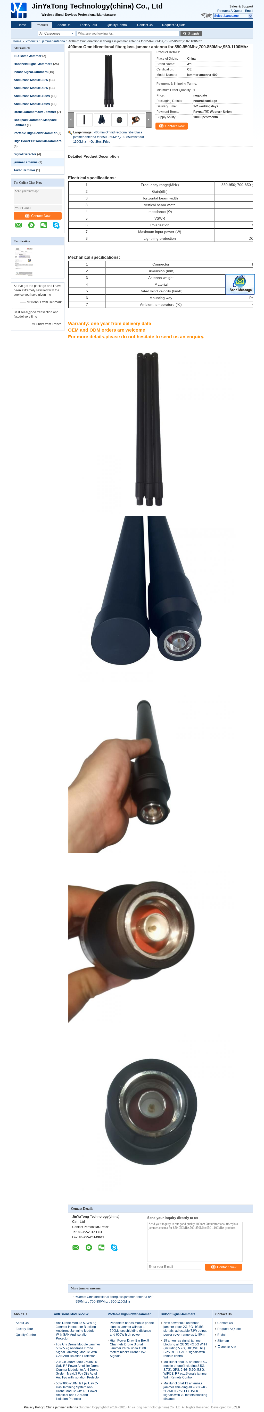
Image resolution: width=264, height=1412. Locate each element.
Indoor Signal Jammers (31, 72)
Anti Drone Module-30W (31, 80)
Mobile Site (228, 1347)
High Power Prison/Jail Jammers (38, 141)
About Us (63, 25)
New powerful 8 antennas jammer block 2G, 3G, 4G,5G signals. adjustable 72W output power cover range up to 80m (185, 1328)
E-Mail (221, 1335)
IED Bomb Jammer (28, 56)
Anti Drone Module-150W (32, 104)
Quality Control (117, 25)
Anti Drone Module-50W (31, 88)
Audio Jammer (24, 170)
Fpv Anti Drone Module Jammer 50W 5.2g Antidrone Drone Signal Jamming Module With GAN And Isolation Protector (78, 1350)
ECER (236, 1407)
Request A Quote (229, 11)
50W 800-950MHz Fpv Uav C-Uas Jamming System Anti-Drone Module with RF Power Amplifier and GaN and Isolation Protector (77, 1391)
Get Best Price (100, 141)
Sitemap (223, 1341)
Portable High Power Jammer (35, 133)
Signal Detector (25, 154)
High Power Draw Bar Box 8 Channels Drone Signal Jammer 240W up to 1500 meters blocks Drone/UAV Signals (129, 1348)
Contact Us (145, 25)
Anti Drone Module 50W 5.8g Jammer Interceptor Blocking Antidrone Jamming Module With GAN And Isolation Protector (76, 1330)
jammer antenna (53, 41)
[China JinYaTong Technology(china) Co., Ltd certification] (24, 275)
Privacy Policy (34, 1407)
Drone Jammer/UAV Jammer (35, 112)
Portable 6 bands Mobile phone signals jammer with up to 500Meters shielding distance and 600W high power (132, 1328)
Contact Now (40, 216)
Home (22, 25)
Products (42, 25)
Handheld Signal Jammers (33, 64)
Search (193, 34)
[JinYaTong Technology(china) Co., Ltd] (19, 10)
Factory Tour (88, 25)
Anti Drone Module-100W (32, 96)
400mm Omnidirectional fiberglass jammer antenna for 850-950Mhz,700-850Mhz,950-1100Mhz (109, 137)
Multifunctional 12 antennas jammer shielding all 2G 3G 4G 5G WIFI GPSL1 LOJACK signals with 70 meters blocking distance (185, 1391)
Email (249, 11)
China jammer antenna (62, 1407)
